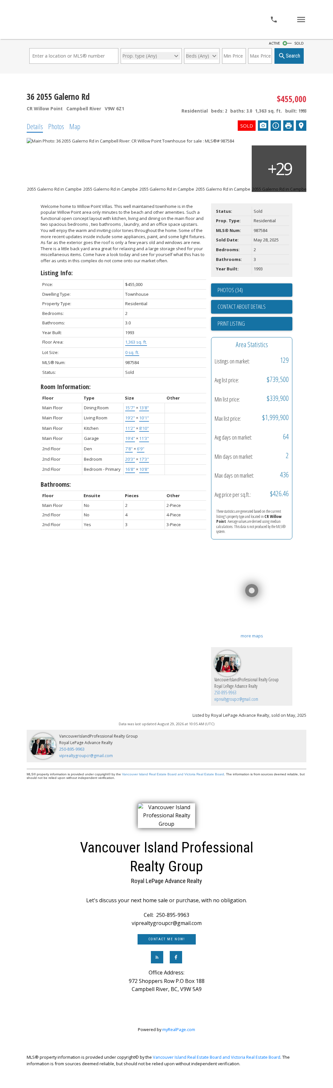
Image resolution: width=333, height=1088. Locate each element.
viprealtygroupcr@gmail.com (236, 699)
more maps (252, 636)
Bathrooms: (56, 484)
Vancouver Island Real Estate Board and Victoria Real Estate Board (173, 774)
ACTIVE (274, 43)
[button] (167, 939)
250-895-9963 (225, 692)
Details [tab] (35, 126)
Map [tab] (74, 126)
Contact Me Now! (166, 939)
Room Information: (66, 386)
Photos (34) (230, 290)
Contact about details (242, 306)
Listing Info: (57, 272)
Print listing (231, 323)
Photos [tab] (56, 126)
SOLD (299, 43)
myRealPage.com (178, 1029)
